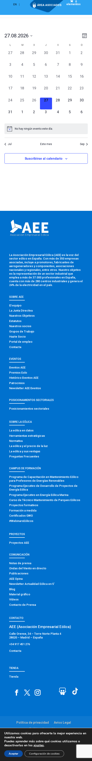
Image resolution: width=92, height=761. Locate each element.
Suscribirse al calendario (44, 158)
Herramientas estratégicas (27, 435)
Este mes (46, 144)
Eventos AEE (17, 367)
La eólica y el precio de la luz (28, 446)
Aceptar (13, 753)
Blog (12, 589)
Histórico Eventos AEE (23, 377)
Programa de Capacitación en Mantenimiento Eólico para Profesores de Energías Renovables (43, 478)
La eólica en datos (21, 430)
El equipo (15, 305)
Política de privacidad (32, 722)
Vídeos (14, 599)
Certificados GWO (21, 515)
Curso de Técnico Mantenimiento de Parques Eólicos (44, 500)
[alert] (46, 128)
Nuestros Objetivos (22, 315)
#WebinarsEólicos (21, 521)
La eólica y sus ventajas (24, 451)
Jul (10, 144)
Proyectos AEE (19, 542)
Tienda (13, 676)
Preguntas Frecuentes (24, 456)
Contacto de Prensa (22, 604)
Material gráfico (19, 594)
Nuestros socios (20, 326)
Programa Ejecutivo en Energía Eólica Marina (38, 495)
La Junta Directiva (21, 310)
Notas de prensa (20, 563)
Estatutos (15, 321)
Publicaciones (18, 573)
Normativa (16, 441)
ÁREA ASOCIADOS (49, 5)
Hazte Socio (17, 336)
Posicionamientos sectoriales (29, 408)
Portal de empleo (20, 341)
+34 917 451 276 (19, 644)
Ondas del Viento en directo (27, 568)
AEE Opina (16, 578)
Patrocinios (17, 383)
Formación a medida (22, 510)
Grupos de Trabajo (21, 331)
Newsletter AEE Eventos (25, 388)
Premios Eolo (18, 372)
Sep (82, 144)
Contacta (15, 347)
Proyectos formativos (23, 505)
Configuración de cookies (44, 753)
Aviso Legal (62, 722)
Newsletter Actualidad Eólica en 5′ (31, 584)
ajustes (38, 745)
